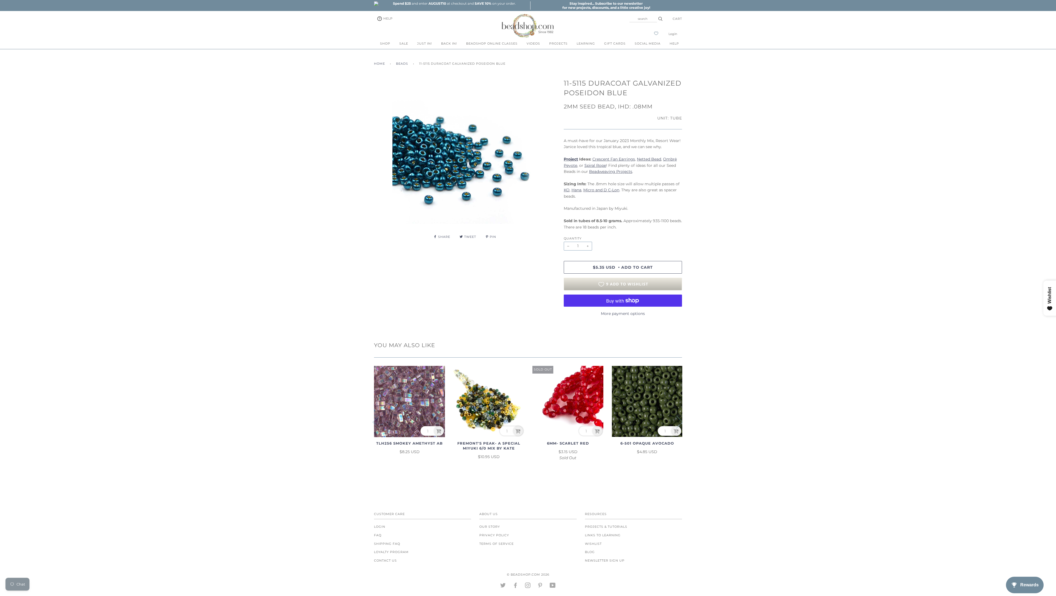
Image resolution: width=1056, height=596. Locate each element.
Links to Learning (603, 535)
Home (379, 64)
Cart (677, 19)
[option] (454, 3)
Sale (403, 43)
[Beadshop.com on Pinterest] (540, 586)
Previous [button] (379, 422)
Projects (558, 43)
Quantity (573, 238)
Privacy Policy (494, 535)
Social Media (648, 43)
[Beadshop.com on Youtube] (553, 586)
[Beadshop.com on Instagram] (528, 586)
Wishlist (593, 544)
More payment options (623, 313)
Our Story (489, 527)
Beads (402, 64)
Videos (533, 43)
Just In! (424, 43)
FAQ (377, 535)
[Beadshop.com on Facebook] (515, 586)
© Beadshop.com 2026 (528, 574)
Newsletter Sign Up (605, 560)
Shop (385, 43)
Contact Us (385, 560)
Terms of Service (496, 544)
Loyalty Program (391, 552)
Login (673, 34)
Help (387, 18)
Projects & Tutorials (606, 527)
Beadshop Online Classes (492, 43)
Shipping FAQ (387, 544)
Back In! (449, 43)
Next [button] (676, 422)
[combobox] (643, 18)
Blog (590, 552)
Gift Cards (615, 43)
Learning (586, 43)
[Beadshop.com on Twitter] (503, 586)
